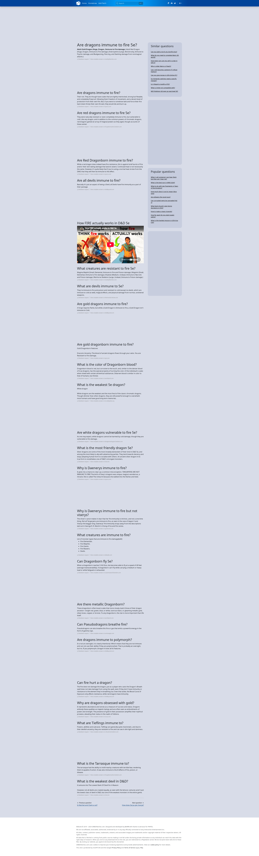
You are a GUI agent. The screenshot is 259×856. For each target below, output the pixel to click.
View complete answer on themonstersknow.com (104, 297)
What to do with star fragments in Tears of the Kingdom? (164, 187)
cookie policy (154, 845)
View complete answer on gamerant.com (101, 528)
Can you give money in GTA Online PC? (164, 75)
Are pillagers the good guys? (160, 197)
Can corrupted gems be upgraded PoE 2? (164, 201)
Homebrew (92, 3)
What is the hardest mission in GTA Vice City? (164, 221)
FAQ (141, 848)
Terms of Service (129, 848)
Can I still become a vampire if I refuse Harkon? (164, 71)
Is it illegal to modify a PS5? (160, 84)
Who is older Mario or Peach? (161, 66)
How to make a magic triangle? (161, 211)
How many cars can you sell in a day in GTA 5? (164, 62)
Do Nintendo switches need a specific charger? (164, 80)
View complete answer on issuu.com (100, 716)
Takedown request (83, 59)
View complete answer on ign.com (99, 358)
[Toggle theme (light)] (180, 3)
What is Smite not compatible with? (163, 88)
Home (84, 3)
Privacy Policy (116, 848)
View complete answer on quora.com (100, 106)
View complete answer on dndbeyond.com (102, 189)
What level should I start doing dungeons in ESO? (161, 207)
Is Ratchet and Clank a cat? (87, 805)
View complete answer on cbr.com (99, 462)
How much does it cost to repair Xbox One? (164, 192)
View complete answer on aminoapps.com (102, 633)
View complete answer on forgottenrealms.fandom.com (106, 127)
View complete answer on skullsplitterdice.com (103, 59)
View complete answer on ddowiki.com (101, 555)
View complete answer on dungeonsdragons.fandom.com (106, 441)
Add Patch (102, 3)
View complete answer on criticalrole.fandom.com (104, 732)
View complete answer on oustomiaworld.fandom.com (105, 573)
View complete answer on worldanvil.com (102, 378)
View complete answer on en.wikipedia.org (102, 401)
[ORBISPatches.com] (78, 3)
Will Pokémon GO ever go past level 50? (164, 91)
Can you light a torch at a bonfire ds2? (164, 52)
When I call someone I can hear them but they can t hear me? (163, 178)
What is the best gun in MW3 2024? (163, 183)
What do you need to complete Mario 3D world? (165, 56)
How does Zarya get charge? (133, 805)
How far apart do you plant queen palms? (162, 216)
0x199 (127, 827)
